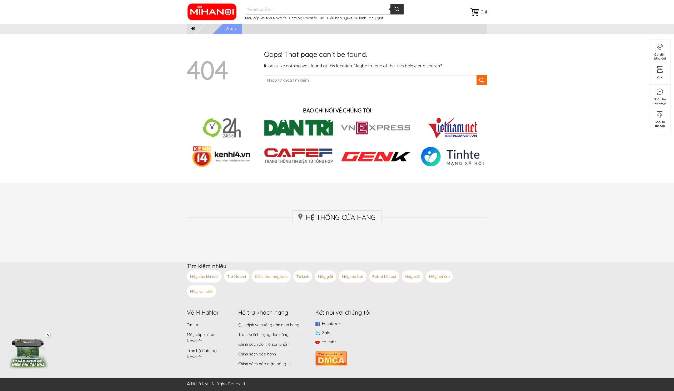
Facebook (331, 323)
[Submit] (482, 80)
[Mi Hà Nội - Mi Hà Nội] (215, 12)
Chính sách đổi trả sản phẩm (264, 344)
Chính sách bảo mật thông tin (264, 363)
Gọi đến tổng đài (660, 55)
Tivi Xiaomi (236, 276)
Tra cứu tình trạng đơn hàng (263, 334)
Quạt (348, 18)
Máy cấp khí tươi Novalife (266, 18)
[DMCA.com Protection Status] (331, 357)
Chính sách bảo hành (257, 354)
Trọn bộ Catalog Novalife (202, 353)
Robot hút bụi (384, 276)
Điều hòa (334, 18)
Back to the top (660, 123)
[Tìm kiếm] (397, 9)
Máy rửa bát (352, 276)
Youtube (329, 341)
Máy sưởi (412, 276)
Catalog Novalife (303, 18)
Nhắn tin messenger (660, 100)
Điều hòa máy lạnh (271, 276)
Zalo (326, 332)
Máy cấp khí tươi (204, 276)
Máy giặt (376, 18)
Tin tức (193, 324)
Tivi (322, 18)
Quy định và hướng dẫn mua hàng (268, 324)
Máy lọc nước (201, 291)
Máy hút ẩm (439, 276)
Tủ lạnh (360, 18)
